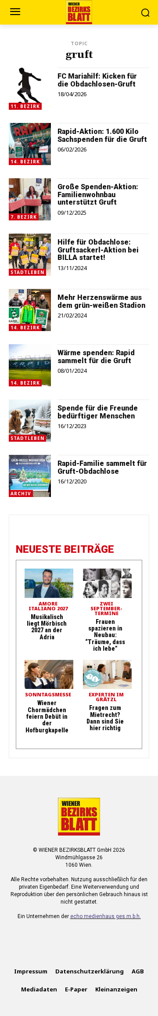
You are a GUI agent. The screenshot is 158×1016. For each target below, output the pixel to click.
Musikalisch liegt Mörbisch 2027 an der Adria (47, 627)
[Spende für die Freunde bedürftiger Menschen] (30, 421)
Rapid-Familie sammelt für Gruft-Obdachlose (102, 467)
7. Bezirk (24, 217)
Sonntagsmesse (48, 695)
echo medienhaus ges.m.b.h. (105, 916)
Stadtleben (27, 272)
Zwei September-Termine (106, 608)
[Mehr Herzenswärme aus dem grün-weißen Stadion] (30, 310)
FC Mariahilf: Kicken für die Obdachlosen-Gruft (97, 80)
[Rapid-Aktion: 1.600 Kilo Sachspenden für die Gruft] (30, 144)
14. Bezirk (25, 162)
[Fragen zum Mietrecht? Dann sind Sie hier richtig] (107, 674)
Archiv (21, 493)
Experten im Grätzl (106, 697)
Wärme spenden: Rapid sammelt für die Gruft (96, 357)
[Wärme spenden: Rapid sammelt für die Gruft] (30, 365)
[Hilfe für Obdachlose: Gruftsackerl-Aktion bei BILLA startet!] (30, 255)
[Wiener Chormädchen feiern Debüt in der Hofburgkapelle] (49, 674)
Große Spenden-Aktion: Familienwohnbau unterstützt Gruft (97, 194)
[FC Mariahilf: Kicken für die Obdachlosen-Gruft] (30, 89)
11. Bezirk (25, 106)
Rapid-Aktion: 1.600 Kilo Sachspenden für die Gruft (102, 135)
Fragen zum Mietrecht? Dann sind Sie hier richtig (105, 717)
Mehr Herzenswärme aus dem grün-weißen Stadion (101, 301)
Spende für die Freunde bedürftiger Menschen (97, 412)
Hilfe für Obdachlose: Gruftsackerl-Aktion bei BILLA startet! (98, 250)
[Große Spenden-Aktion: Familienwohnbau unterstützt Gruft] (30, 199)
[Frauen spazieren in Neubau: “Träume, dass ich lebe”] (107, 583)
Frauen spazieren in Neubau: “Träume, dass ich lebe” (105, 635)
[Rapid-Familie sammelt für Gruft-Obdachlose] (30, 476)
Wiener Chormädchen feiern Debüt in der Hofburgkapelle (46, 716)
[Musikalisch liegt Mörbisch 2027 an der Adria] (49, 583)
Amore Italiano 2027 (48, 606)
